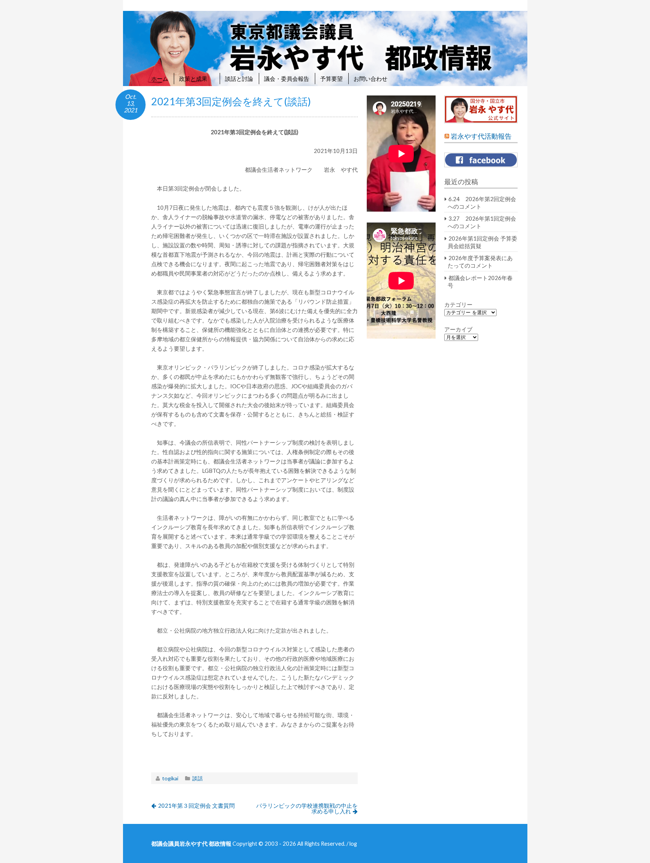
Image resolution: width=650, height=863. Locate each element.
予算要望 (331, 78)
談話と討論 (239, 78)
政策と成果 (196, 78)
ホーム (159, 78)
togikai (170, 778)
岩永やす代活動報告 (481, 136)
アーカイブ (458, 329)
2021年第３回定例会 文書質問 (196, 805)
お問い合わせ (370, 78)
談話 (197, 778)
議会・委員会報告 (286, 78)
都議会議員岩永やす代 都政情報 (191, 843)
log (353, 843)
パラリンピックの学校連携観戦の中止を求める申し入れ (307, 808)
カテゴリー (458, 304)
